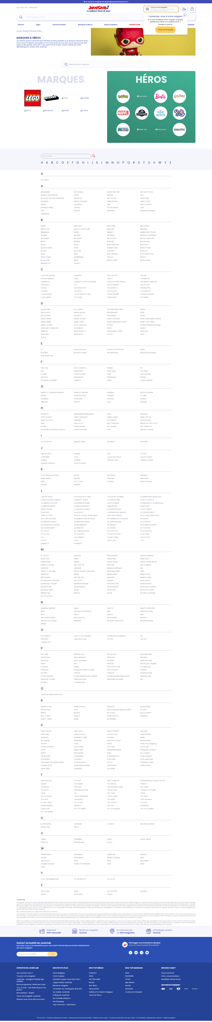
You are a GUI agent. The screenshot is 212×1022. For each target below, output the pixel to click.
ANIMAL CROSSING (80, 201)
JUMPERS (77, 460)
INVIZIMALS (111, 442)
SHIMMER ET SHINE (80, 737)
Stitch (91, 976)
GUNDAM (143, 402)
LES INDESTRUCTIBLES (48, 522)
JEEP (108, 454)
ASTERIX (77, 207)
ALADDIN (110, 195)
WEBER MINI (111, 854)
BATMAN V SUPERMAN (148, 235)
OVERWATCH (46, 642)
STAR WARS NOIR (146, 759)
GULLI (109, 402)
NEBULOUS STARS (146, 611)
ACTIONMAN (78, 192)
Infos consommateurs (170, 976)
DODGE (110, 325)
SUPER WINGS (145, 765)
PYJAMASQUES (79, 682)
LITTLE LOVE (45, 534)
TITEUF (142, 793)
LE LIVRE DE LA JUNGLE (82, 509)
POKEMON (44, 670)
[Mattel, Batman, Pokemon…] (66, 64)
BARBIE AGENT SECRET (148, 232)
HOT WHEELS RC (146, 426)
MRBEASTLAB (45, 593)
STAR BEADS (45, 759)
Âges (38, 25)
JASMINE (77, 454)
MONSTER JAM (46, 587)
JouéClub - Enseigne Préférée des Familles (30, 980)
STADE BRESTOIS (113, 756)
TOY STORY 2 (112, 802)
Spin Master (130, 982)
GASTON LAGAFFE (146, 392)
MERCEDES (45, 568)
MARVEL (77, 562)
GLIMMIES (110, 395)
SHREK (142, 737)
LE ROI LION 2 (78, 512)
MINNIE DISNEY (112, 574)
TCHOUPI (77, 781)
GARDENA (110, 392)
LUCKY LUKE (111, 540)
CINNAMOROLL (145, 288)
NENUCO (110, 614)
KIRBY (43, 481)
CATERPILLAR (145, 278)
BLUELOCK (144, 251)
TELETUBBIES (78, 784)
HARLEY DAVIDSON (80, 417)
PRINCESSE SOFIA (80, 679)
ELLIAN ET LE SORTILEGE (115, 349)
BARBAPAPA (45, 232)
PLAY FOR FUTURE (113, 667)
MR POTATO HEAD (147, 590)
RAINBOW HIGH (46, 707)
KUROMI (44, 484)
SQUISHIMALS (79, 756)
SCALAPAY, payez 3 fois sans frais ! (66, 979)
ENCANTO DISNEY (80, 353)
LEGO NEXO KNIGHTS (114, 515)
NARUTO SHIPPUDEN (147, 608)
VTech (127, 979)
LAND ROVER (144, 506)
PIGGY (43, 664)
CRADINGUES (111, 297)
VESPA (109, 839)
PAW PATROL (45, 657)
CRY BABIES (144, 297)
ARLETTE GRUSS (146, 204)
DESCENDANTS (112, 312)
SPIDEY (43, 753)
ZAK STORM (45, 891)
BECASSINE (78, 238)
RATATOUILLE (45, 710)
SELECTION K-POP (22, 8)
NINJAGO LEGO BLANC (49, 621)
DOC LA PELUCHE (80, 325)
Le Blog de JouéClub (61, 995)
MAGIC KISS (45, 559)
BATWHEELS (45, 238)
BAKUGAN (110, 229)
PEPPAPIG (143, 657)
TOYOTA (143, 802)
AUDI (42, 211)
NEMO (76, 614)
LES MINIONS (111, 525)
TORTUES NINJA (146, 799)
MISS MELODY (79, 577)
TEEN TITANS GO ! (113, 781)
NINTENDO (77, 621)
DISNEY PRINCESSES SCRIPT (117, 322)
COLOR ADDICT (46, 294)
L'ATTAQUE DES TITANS (82, 497)
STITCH (110, 762)
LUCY (142, 540)
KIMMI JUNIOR (46, 478)
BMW (76, 254)
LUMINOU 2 (45, 543)
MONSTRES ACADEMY (148, 587)
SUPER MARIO (112, 765)
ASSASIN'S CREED (47, 207)
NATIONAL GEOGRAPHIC (83, 611)
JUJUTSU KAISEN (146, 457)
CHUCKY (44, 288)
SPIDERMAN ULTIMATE (148, 750)
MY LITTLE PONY (47, 596)
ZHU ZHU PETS (112, 891)
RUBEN (76, 719)
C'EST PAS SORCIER (48, 275)
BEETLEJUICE (111, 238)
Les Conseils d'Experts (61, 998)
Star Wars (93, 985)
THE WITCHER (112, 790)
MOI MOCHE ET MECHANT (50, 580)
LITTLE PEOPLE (79, 534)
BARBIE (76, 232)
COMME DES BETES (147, 294)
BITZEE (43, 245)
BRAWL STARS (112, 260)
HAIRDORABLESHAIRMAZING (84, 414)
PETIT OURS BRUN (80, 660)
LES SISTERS (111, 528)
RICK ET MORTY (146, 713)
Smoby (128, 985)
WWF (43, 867)
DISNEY (142, 315)
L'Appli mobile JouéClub (62, 982)
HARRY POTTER (145, 417)
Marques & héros (85, 25)
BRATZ (76, 260)
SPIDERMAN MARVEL (114, 750)
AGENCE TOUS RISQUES (49, 195)
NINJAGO (143, 617)
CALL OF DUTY (112, 275)
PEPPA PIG (110, 657)
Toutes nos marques (133, 992)
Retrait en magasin (60, 985)
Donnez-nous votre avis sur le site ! (31, 999)
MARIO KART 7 (145, 559)
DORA (109, 328)
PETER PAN (44, 660)
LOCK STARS (144, 534)
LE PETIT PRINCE (146, 509)
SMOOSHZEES (145, 740)
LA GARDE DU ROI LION (49, 503)
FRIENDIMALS (111, 377)
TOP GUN (44, 799)
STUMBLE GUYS (46, 765)
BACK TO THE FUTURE (82, 229)
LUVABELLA (78, 543)
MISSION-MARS (145, 577)
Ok (52, 954)
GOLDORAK (78, 399)
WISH (76, 861)
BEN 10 (43, 241)
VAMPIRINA (78, 839)
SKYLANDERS (45, 740)
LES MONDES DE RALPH (148, 525)
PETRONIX (110, 660)
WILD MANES (78, 858)
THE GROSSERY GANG (115, 787)
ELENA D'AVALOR (80, 349)
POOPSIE (44, 673)
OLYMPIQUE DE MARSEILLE (116, 636)
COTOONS (78, 297)
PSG (141, 679)
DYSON (43, 337)
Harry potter (94, 989)
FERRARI (110, 368)
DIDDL (142, 312)
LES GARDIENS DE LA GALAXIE (117, 519)
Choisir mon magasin (165, 30)
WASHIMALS (78, 854)
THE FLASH (77, 787)
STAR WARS (111, 759)
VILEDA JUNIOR (145, 839)
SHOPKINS (110, 737)
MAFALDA (77, 556)
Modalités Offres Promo (171, 979)
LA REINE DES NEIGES (48, 506)
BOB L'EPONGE (112, 254)
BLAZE (76, 248)
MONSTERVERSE (113, 587)
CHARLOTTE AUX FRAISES (116, 282)
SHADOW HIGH (145, 734)
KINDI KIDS (110, 478)
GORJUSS (110, 399)
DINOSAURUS (111, 315)
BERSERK (77, 241)
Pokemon (93, 973)
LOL (42, 537)
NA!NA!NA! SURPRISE (48, 608)
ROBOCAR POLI (112, 716)
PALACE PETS (112, 654)
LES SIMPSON (78, 528)
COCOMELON (145, 291)
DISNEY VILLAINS (46, 325)
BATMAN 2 (111, 235)
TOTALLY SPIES (46, 802)
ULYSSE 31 (110, 824)
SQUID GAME (45, 756)
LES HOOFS (144, 519)
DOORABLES (78, 328)
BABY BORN (111, 226)
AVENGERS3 (45, 214)
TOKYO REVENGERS (81, 796)
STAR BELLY (78, 759)
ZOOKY (43, 894)
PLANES (76, 667)
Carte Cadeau (58, 976)
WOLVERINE (144, 861)
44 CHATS (45, 180)
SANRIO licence (79, 734)
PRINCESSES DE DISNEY (115, 679)
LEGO (127, 973)
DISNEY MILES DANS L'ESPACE (150, 319)
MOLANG (110, 580)
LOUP (76, 540)
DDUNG (143, 309)
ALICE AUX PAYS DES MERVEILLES (52, 198)
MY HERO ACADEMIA (147, 593)
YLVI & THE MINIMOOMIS (50, 879)
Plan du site (41, 1018)
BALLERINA (143, 229)
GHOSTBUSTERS (80, 395)
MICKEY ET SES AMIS (48, 571)
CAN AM (143, 275)
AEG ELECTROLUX (146, 192)
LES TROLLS (45, 531)
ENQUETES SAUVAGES (148, 353)
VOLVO (109, 842)
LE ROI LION (45, 512)
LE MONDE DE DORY (114, 509)
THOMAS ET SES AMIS (148, 790)
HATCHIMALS (111, 420)
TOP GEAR (144, 796)
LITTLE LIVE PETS (146, 531)
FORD (109, 374)
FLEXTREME (144, 371)
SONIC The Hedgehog (148, 744)
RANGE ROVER (145, 707)
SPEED (43, 750)
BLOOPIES (77, 251)
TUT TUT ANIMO (80, 809)
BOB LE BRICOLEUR (147, 254)
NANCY (76, 608)
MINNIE (76, 574)
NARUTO (110, 608)
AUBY (142, 207)
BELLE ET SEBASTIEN (147, 238)
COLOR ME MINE (113, 294)
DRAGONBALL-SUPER (114, 331)
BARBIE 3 (110, 232)
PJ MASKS (44, 667)
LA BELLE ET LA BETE (81, 500)
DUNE (142, 334)
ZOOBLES (143, 891)
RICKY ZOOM (45, 716)
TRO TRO (110, 805)
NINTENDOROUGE (146, 621)
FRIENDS (143, 377)
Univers (21, 25)
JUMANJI (44, 460)
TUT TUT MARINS (47, 812)
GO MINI (143, 395)
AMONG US (78, 198)
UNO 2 (76, 827)
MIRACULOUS (145, 574)
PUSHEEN (44, 682)
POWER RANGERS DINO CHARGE (85, 676)
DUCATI (110, 334)
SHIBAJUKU (45, 737)
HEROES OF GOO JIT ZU (149, 423)
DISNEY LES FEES (79, 319)
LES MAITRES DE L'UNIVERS (50, 525)
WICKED (44, 858)
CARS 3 (109, 278)
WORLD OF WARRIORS (82, 864)
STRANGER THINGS (147, 762)
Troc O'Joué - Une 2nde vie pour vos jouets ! (31, 989)
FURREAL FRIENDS (146, 380)
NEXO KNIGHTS (79, 617)
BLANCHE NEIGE (46, 248)
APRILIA (43, 204)
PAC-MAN (44, 654)
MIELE (142, 571)
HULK (109, 429)
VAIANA (43, 839)
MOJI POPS (78, 580)
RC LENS (143, 710)
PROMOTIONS (33, 8)
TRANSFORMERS (46, 805)
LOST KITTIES (145, 537)
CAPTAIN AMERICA (47, 278)
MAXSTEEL (111, 565)
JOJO (76, 457)
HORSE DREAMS (79, 426)
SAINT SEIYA (78, 731)
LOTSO (43, 540)
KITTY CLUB (78, 481)
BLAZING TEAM (112, 248)
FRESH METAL (78, 377)
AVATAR (77, 211)
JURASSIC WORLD (146, 460)
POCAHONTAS (145, 667)
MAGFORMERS (112, 556)
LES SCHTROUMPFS (48, 528)
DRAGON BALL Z (79, 331)
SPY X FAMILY (145, 753)
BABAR (43, 226)
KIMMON (77, 478)
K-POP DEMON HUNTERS (50, 475)
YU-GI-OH (111, 879)
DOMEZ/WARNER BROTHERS (150, 325)
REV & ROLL (111, 713)
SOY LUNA (110, 747)
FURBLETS (77, 380)
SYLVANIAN (111, 768)
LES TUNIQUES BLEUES (81, 531)
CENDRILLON (45, 282)
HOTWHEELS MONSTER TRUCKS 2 (53, 429)
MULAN (109, 593)
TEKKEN (43, 784)
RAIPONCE (111, 707)
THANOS (143, 784)
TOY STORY (78, 802)
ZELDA (76, 891)
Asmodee (129, 989)
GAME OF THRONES (81, 392)
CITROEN (44, 291)
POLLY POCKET (112, 670)
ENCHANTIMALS (112, 353)
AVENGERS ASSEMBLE (147, 211)
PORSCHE (110, 673)
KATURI (76, 475)
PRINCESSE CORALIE (48, 679)
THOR (43, 793)
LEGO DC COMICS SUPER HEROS (86, 515)
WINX (142, 858)
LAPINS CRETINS (46, 509)
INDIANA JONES (79, 442)
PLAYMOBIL (129, 976)
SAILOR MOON (46, 731)
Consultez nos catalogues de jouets (67, 989)
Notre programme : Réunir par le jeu (31, 984)
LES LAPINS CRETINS (114, 522)
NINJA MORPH (112, 617)
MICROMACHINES (113, 571)
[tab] (106, 174)
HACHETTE (45, 414)
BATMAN (44, 235)
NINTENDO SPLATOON (115, 621)
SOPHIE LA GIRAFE (47, 747)
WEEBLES (143, 854)
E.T (42, 349)
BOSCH (143, 257)
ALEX (142, 195)
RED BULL (77, 713)
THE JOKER (144, 787)
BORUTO (110, 257)
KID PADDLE (111, 475)
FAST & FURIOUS (80, 368)
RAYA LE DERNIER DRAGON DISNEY (119, 710)
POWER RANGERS (47, 676)
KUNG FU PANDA (146, 481)
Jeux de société (59, 25)
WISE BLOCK (45, 861)
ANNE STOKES (145, 201)
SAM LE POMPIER (113, 731)
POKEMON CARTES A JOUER (84, 670)
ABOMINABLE (45, 192)
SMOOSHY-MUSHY (114, 740)
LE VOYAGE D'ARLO (147, 512)
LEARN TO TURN (46, 515)
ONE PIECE (44, 639)
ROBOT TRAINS (46, 719)
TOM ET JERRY (112, 796)
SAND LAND (45, 734)
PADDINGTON (79, 654)
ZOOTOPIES (78, 894)
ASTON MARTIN (112, 207)
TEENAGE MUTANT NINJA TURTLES (152, 781)
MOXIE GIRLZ (111, 590)
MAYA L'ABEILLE (145, 565)
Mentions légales (169, 1018)
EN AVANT (44, 353)
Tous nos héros (95, 995)
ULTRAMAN (78, 824)
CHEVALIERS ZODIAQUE (148, 282)
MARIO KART (111, 559)
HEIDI (42, 423)
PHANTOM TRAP (146, 660)
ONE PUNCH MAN (80, 639)
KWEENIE (77, 484)
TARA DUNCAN (46, 781)
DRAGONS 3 (78, 334)
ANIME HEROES (112, 201)
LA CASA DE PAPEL (113, 500)
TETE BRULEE (111, 784)
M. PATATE (45, 556)
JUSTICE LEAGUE (80, 463)
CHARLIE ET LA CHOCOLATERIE (85, 282)
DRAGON (44, 331)
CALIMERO (77, 275)
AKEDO (76, 195)
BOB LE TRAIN (45, 257)
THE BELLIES (45, 787)
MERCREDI (77, 568)
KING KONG (144, 478)
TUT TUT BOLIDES (113, 809)
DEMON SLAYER (79, 312)
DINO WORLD (46, 315)
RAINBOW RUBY (79, 707)
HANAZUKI (143, 414)
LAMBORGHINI (112, 506)
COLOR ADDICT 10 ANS (82, 294)
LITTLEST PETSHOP (114, 534)
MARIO (76, 559)
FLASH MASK (111, 371)
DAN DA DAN (45, 309)
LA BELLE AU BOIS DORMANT (51, 500)
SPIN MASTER (78, 753)
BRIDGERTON (45, 263)
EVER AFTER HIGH (47, 356)
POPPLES (77, 673)
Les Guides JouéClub (61, 992)
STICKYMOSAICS (80, 762)
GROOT (77, 402)
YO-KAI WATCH (80, 879)
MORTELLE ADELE (47, 590)
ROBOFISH (144, 716)
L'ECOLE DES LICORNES (115, 497)
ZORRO (109, 894)
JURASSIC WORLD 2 (48, 463)
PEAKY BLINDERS (79, 657)
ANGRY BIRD (144, 198)
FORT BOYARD (145, 374)
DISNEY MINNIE (46, 322)
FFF (141, 368)
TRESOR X (77, 805)
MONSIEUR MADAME (81, 584)
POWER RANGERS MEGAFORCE (118, 676)
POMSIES (143, 670)
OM (141, 636)
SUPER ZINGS (45, 768)
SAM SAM (143, 731)
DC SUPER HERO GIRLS (115, 309)
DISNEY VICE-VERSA (147, 322)
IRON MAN (144, 442)
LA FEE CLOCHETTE (147, 500)
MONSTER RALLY (80, 587)
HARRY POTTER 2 (47, 420)
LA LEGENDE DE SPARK (82, 503)
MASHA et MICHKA (47, 565)
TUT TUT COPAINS (147, 809)
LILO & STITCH (112, 531)
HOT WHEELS (111, 426)
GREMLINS (44, 402)
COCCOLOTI (112, 291)
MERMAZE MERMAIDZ (114, 568)
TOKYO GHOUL (46, 796)
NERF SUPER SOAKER (48, 617)
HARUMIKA (77, 420)
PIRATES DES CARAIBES (148, 664)
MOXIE (76, 590)
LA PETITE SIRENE (113, 503)
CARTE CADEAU (188, 25)
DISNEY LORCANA (113, 319)
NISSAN (43, 624)
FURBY (109, 380)
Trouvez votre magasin (26, 976)
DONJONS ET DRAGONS (49, 328)
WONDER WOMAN (47, 864)
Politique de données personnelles (80, 1018)
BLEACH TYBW (145, 248)
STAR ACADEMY (146, 756)
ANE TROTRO (112, 198)
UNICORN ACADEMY (147, 824)
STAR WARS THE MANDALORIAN (52, 762)
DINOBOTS (78, 315)
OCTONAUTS (46, 636)
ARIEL (109, 204)
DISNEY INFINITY (46, 319)
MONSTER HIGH (145, 584)
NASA (43, 611)
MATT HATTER (79, 565)
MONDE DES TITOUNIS (49, 584)
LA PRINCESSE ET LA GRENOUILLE (151, 503)
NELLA (43, 614)
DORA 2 (143, 328)
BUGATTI (77, 263)
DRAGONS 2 (45, 334)
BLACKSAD (144, 245)
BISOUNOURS (145, 241)
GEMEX (43, 395)
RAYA (76, 710)
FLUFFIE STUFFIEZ (80, 374)
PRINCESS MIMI (145, 676)
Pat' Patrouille (94, 979)
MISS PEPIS (111, 577)
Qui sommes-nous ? (25, 973)
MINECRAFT (45, 574)
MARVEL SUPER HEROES (148, 562)
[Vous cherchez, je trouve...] (20, 17)
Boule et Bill (45, 260)
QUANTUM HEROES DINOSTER (51, 694)
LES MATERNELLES (80, 525)
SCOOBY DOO (112, 734)
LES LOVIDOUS (145, 522)
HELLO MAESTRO (113, 423)
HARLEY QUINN (112, 417)
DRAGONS (144, 331)
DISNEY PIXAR (79, 322)
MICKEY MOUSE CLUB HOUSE (84, 571)
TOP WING (111, 799)
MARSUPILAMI (45, 562)
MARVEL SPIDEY (112, 562)
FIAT (42, 371)
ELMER (142, 349)
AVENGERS (111, 211)
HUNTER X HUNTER (146, 429)
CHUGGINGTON (79, 288)
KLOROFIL (110, 481)
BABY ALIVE (78, 226)
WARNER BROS (46, 854)
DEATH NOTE (45, 312)
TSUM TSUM (45, 809)
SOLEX (76, 744)
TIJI (75, 793)
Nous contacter (167, 973)
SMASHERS (78, 740)
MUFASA (77, 593)
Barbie (91, 982)
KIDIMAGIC (144, 475)
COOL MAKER (46, 297)
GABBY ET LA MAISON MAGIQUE (52, 392)
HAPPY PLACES (46, 417)
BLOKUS (43, 251)
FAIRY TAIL (44, 368)
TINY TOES (111, 793)
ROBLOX (77, 716)
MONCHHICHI (145, 580)
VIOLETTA (44, 842)
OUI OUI (110, 639)
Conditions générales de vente (56, 1018)
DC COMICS (78, 309)
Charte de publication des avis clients (122, 1018)
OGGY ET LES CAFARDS (82, 636)
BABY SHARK (144, 226)
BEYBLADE (110, 241)
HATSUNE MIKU (145, 420)
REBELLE (43, 713)
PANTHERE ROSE (146, 654)
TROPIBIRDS (144, 805)
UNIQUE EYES (45, 827)
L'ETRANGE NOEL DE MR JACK (150, 497)
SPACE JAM (144, 747)
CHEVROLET (45, 285)
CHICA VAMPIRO (113, 285)
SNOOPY (44, 744)
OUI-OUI (143, 639)
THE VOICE (45, 790)
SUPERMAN (78, 768)
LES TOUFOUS (145, 528)
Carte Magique (59, 973)
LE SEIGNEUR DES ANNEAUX (116, 512)
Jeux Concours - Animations (64, 1004)
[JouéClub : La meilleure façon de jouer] (99, 11)
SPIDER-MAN (78, 750)
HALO (109, 414)
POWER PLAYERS (146, 673)
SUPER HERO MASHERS (82, 765)
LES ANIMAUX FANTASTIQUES (84, 519)
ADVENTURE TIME (113, 192)
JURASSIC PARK (112, 460)
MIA (141, 568)
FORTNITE (44, 377)
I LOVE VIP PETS (46, 442)
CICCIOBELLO (112, 288)
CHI (75, 285)
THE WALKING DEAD (81, 790)
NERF (142, 614)
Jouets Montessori (114, 457)
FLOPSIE (43, 374)
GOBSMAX (44, 399)
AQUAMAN (78, 204)
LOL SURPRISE (79, 537)
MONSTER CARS (113, 584)
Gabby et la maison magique (101, 992)
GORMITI (143, 399)
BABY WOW (45, 229)
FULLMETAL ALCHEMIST (49, 380)
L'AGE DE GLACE (46, 497)
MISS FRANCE (45, 577)
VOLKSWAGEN (79, 842)
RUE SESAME (111, 719)
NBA (108, 611)
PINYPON (110, 664)
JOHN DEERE (45, 457)
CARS (76, 278)
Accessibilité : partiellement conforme (149, 1018)
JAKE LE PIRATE (46, 454)
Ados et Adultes (110, 25)
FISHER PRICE (78, 371)
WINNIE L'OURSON (113, 858)
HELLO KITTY (78, 423)
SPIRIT (109, 753)
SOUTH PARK (78, 747)
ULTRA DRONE (46, 824)
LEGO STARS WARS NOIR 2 (149, 515)
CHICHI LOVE (145, 285)
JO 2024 (143, 454)
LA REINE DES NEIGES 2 (82, 506)
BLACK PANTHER (113, 245)
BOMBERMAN (78, 257)
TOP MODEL (78, 799)
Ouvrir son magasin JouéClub (29, 996)
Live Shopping (58, 1001)
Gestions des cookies (100, 1018)
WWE (109, 864)
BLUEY (43, 254)
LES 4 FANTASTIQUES (48, 519)
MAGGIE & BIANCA (147, 556)
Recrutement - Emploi (25, 993)
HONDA (43, 426)
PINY (75, 664)
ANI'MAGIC (45, 201)
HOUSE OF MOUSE (80, 429)
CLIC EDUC (78, 291)
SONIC (109, 744)
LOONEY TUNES (112, 537)
